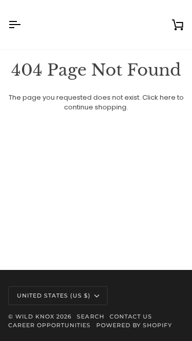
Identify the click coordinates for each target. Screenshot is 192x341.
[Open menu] (23, 24)
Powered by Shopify (134, 325)
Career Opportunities (49, 325)
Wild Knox (34, 316)
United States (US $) (54, 295)
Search (90, 316)
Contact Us (131, 316)
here (168, 97)
